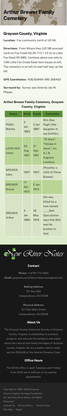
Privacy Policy (25, 405)
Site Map (8, 409)
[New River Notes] (33, 258)
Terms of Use (43, 405)
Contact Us (9, 405)
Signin (19, 409)
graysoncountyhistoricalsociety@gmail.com (33, 277)
